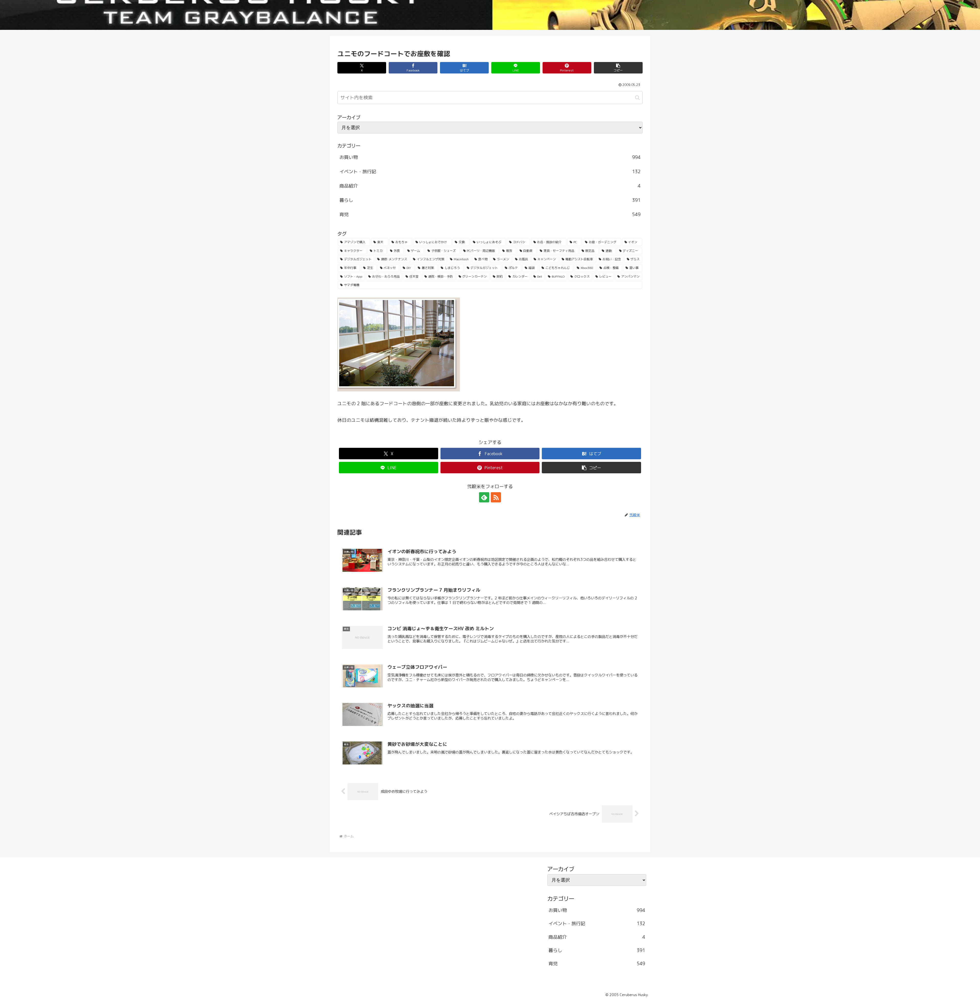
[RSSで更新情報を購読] (496, 497)
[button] (618, 67)
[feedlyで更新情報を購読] (484, 497)
